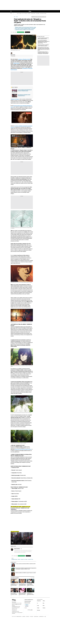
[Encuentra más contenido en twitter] (13, 32)
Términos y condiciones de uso (29, 599)
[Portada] (14, 601)
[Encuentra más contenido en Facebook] (12, 32)
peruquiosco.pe (41, 616)
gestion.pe (24, 616)
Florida (18, 13)
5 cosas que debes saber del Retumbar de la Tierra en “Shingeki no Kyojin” (25, 90)
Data (43, 603)
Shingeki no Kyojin (14, 559)
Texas (23, 13)
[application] (23, 42)
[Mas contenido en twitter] (30, 610)
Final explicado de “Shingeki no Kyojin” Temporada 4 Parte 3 (24, 95)
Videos (44, 600)
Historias (38, 610)
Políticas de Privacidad (28, 601)
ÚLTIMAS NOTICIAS (40, 36)
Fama (38, 605)
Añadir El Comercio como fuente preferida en (39, 16)
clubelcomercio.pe (19, 616)
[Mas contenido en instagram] (32, 610)
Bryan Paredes (13, 54)
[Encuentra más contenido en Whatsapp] (15, 32)
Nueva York (25, 13)
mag (45, 616)
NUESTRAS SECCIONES (39, 599)
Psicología (29, 13)
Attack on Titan (30, 559)
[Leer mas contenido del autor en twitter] (21, 548)
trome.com (31, 616)
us (37, 603)
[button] (13, 542)
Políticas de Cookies (27, 602)
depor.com (27, 616)
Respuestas (39, 600)
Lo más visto (13, 562)
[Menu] (11, 11)
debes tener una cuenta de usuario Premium (23, 449)
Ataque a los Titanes (24, 559)
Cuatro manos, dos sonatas (43, 13)
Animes (19, 559)
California (20, 13)
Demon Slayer (37, 13)
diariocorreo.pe (36, 616)
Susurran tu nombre (33, 13)
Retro (43, 605)
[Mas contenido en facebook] (28, 610)
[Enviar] (11, 13)
